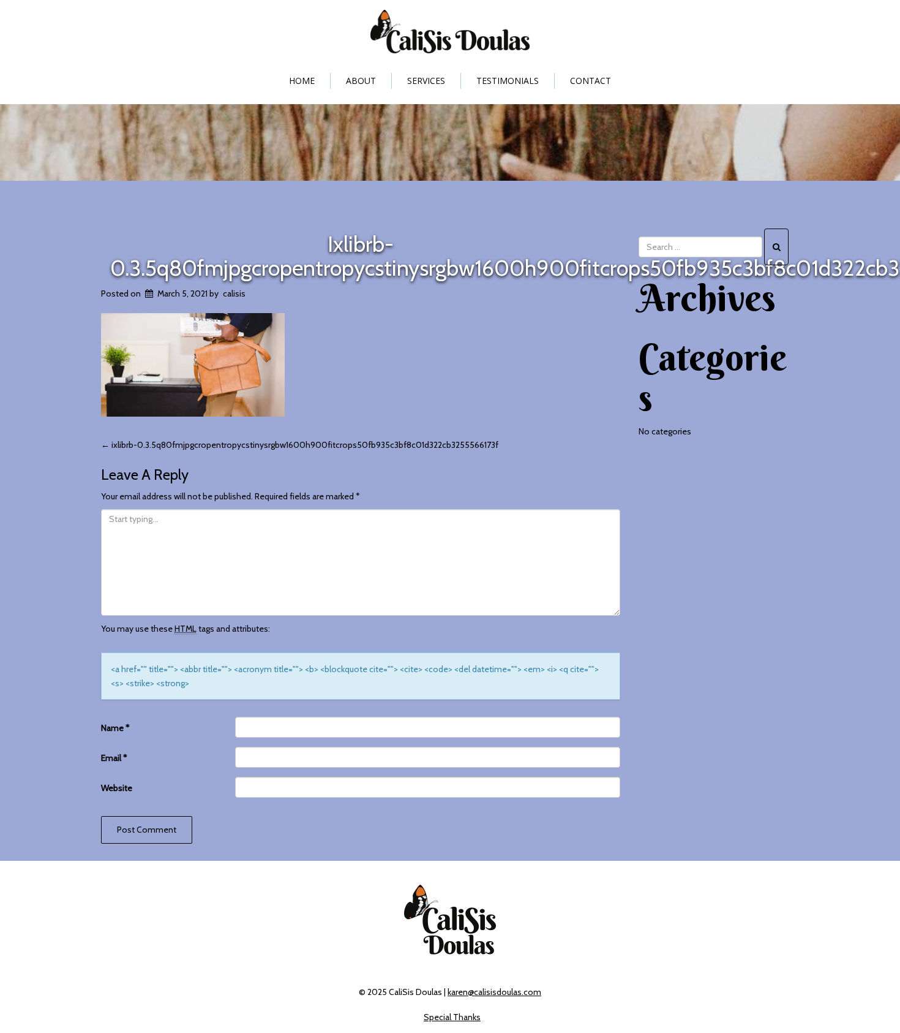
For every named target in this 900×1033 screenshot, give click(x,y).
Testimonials (507, 80)
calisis (234, 293)
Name (115, 727)
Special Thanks (452, 1017)
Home (302, 80)
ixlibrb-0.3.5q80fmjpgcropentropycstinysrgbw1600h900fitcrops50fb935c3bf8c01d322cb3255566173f (299, 444)
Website (116, 787)
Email (114, 757)
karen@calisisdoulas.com (494, 991)
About (361, 80)
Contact (590, 80)
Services (426, 80)
